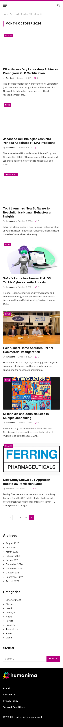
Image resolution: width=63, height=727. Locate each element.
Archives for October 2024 (22, 14)
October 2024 (13, 572)
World (9, 637)
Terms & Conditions (14, 707)
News (7, 105)
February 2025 (13, 556)
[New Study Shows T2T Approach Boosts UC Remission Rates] (31, 459)
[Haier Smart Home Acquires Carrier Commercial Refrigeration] (31, 327)
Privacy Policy (10, 701)
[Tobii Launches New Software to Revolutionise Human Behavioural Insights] (31, 188)
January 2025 (12, 560)
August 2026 (12, 543)
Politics (9, 620)
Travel (9, 633)
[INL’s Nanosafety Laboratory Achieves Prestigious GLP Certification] (31, 49)
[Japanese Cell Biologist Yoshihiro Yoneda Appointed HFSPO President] (31, 118)
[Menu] (5, 5)
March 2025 (12, 551)
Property (10, 625)
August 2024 (12, 581)
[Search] (58, 5)
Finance (10, 604)
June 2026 (11, 547)
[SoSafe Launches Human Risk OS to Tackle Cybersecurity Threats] (31, 258)
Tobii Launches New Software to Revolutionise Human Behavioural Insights (27, 212)
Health (8, 35)
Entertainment (13, 600)
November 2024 (14, 568)
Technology (11, 174)
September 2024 (14, 577)
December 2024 (14, 564)
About (6, 688)
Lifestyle (10, 612)
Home (5, 14)
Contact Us (9, 694)
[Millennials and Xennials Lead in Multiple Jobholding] (31, 393)
